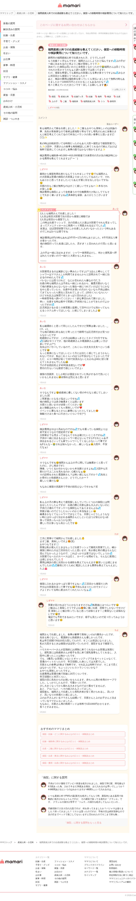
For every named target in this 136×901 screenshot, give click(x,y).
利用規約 (113, 868)
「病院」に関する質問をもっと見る (83, 822)
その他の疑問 (10, 113)
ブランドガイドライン (94, 865)
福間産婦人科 (89, 101)
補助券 (75, 101)
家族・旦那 (9, 95)
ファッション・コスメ (15, 83)
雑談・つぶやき (11, 118)
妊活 (5, 71)
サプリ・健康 (10, 77)
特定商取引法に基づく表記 (121, 875)
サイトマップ (90, 875)
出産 (118, 96)
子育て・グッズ (11, 41)
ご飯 (65, 101)
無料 (100, 96)
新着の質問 (9, 23)
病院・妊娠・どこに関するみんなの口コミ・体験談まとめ (68, 734)
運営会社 (113, 861)
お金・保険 (9, 47)
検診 (109, 96)
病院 (54, 96)
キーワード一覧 (91, 868)
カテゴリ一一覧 (91, 872)
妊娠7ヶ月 (78, 96)
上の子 (55, 101)
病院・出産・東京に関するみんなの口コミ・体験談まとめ (68, 756)
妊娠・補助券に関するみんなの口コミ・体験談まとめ (66, 741)
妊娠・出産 (9, 35)
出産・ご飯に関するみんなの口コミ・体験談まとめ (65, 748)
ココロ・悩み (10, 89)
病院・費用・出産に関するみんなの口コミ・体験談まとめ (68, 763)
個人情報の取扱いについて (121, 872)
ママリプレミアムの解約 (120, 882)
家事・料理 (9, 65)
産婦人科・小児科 (12, 107)
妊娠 (91, 96)
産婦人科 (65, 96)
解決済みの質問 (11, 29)
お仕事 (6, 59)
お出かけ (8, 101)
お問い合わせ (115, 865)
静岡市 (113, 101)
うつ (103, 101)
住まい (6, 53)
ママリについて (91, 861)
